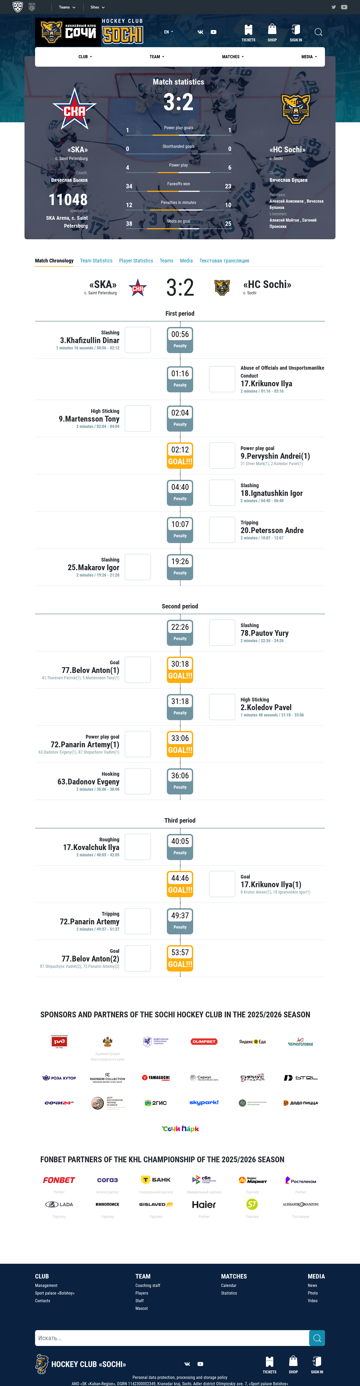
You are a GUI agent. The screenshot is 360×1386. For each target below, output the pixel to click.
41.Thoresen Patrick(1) (61, 677)
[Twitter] (333, 7)
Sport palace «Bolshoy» (55, 1293)
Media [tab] (186, 260)
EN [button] (167, 32)
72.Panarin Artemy (89, 921)
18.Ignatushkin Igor (272, 493)
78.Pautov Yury (265, 633)
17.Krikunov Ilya (266, 383)
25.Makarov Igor (93, 567)
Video (313, 1300)
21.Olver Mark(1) (255, 463)
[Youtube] (344, 7)
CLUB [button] (84, 56)
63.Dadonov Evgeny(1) (57, 752)
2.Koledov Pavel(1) (287, 463)
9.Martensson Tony (89, 418)
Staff (139, 1300)
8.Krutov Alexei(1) (256, 892)
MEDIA (316, 1276)
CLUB (42, 1276)
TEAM (142, 1276)
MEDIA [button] (307, 56)
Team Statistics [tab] (96, 260)
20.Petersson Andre (272, 530)
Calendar (228, 1285)
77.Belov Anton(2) (90, 958)
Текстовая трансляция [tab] (224, 260)
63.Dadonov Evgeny (88, 781)
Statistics (229, 1293)
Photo (313, 1293)
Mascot (141, 1308)
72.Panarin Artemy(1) (85, 744)
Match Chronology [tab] (54, 260)
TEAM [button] (155, 56)
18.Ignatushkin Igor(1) (291, 892)
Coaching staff (147, 1285)
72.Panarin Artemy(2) (101, 966)
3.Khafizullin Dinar (89, 340)
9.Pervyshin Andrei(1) (275, 456)
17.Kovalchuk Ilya (91, 847)
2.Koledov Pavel (266, 707)
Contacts (42, 1300)
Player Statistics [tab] (136, 260)
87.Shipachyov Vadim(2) (60, 966)
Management (46, 1285)
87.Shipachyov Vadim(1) (98, 752)
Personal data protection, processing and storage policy (180, 1377)
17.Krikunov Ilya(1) (271, 884)
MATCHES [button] (231, 56)
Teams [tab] (166, 260)
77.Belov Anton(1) (90, 670)
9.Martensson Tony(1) (100, 677)
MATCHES (234, 1276)
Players (141, 1293)
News (312, 1285)
